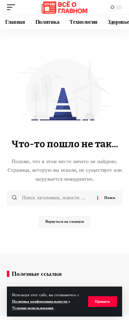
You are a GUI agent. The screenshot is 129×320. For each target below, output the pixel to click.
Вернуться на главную (64, 221)
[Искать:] (57, 198)
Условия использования (33, 308)
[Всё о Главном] (64, 7)
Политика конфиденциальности (40, 301)
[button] (102, 301)
